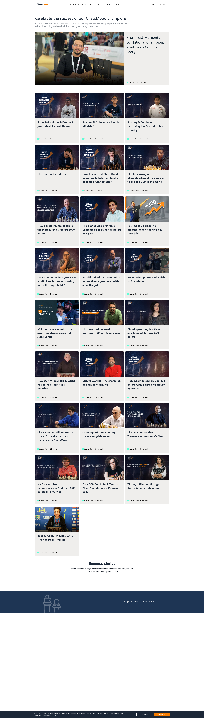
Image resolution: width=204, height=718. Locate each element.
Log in (152, 4)
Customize (144, 714)
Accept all (161, 714)
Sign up (162, 4)
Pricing (117, 4)
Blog (92, 4)
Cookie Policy (51, 716)
